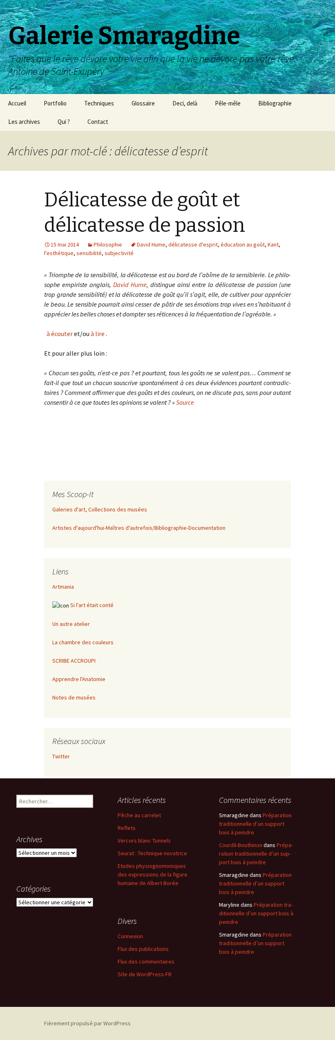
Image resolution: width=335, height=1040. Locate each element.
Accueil (17, 103)
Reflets (127, 828)
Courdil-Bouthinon (240, 845)
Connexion (130, 936)
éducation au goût (243, 244)
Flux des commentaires (146, 961)
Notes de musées (74, 697)
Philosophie (108, 244)
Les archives (24, 122)
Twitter (61, 756)
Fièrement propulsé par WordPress (87, 1023)
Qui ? (64, 122)
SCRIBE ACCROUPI (74, 660)
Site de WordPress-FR (145, 974)
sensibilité (89, 253)
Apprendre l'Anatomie (78, 679)
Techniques (99, 103)
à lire (98, 333)
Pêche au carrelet (139, 815)
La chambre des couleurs (83, 642)
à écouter (59, 333)
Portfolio (55, 103)
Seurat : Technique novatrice (152, 853)
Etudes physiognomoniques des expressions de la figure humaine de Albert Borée (153, 874)
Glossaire (143, 103)
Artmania (63, 586)
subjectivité (119, 253)
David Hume (151, 244)
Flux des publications (143, 949)
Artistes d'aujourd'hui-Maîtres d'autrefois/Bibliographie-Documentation (139, 527)
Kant (273, 244)
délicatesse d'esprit (193, 244)
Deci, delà (184, 103)
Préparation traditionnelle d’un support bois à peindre (255, 823)
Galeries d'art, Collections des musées (99, 509)
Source (185, 402)
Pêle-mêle (228, 103)
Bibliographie (275, 103)
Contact (97, 122)
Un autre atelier (71, 624)
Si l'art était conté (92, 605)
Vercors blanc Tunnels (144, 840)
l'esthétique (59, 253)
